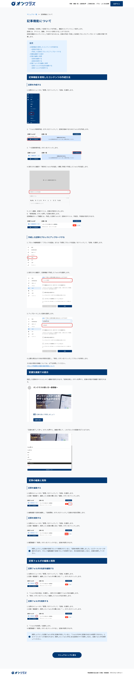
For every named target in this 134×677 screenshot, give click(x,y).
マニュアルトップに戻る (67, 655)
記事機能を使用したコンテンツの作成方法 (44, 47)
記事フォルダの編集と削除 (39, 63)
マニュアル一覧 (32, 14)
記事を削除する (37, 61)
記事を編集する (37, 58)
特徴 (71, 4)
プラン (98, 4)
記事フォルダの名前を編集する (42, 65)
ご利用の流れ (91, 4)
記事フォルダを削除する (40, 68)
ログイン (116, 4)
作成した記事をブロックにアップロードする (46, 51)
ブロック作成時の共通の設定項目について (41, 366)
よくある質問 (105, 4)
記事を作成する (37, 49)
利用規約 (106, 673)
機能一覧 (75, 4)
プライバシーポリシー (116, 673)
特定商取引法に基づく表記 (95, 673)
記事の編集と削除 (36, 56)
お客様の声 (83, 4)
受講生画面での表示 (36, 54)
